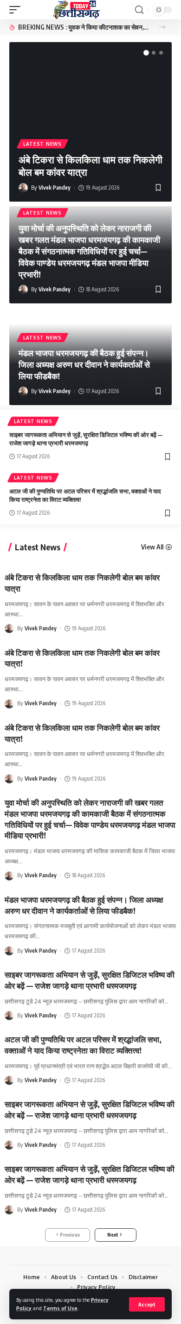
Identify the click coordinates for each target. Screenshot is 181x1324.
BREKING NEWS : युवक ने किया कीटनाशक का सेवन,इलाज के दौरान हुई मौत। (83, 27)
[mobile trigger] (17, 9)
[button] (162, 27)
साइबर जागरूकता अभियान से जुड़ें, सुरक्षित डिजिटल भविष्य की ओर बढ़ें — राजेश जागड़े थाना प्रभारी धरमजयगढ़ (85, 439)
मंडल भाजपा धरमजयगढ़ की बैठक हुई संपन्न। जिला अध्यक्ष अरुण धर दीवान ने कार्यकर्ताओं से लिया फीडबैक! (84, 364)
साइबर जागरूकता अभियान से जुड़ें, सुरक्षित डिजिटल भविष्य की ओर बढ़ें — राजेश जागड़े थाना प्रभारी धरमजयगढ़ (90, 1174)
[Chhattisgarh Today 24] (76, 9)
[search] (139, 10)
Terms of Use (60, 1308)
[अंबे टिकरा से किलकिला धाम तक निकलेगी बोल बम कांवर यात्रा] (90, 93)
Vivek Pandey (55, 187)
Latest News (42, 144)
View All (152, 547)
